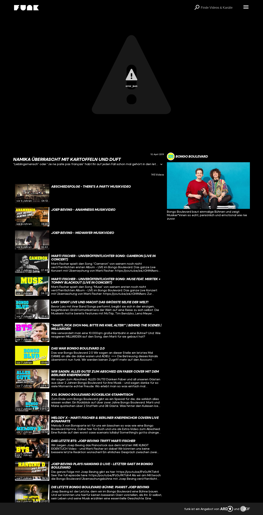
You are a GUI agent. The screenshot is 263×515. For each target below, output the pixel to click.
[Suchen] (197, 7)
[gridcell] (88, 193)
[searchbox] (221, 7)
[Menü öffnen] (246, 7)
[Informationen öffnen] (161, 164)
